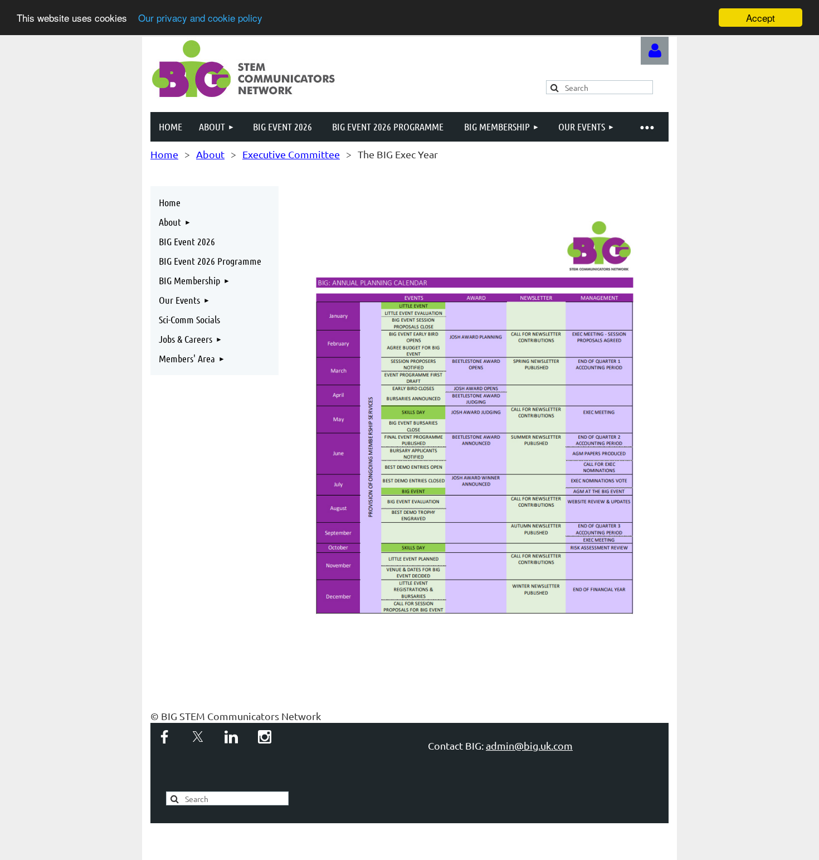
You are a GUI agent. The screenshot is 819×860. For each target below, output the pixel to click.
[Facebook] (164, 737)
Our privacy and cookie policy (200, 18)
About (210, 154)
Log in (655, 51)
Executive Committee (291, 154)
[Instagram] (265, 737)
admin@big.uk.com (529, 745)
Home (164, 154)
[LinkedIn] (231, 737)
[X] (198, 737)
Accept (760, 18)
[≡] (646, 127)
